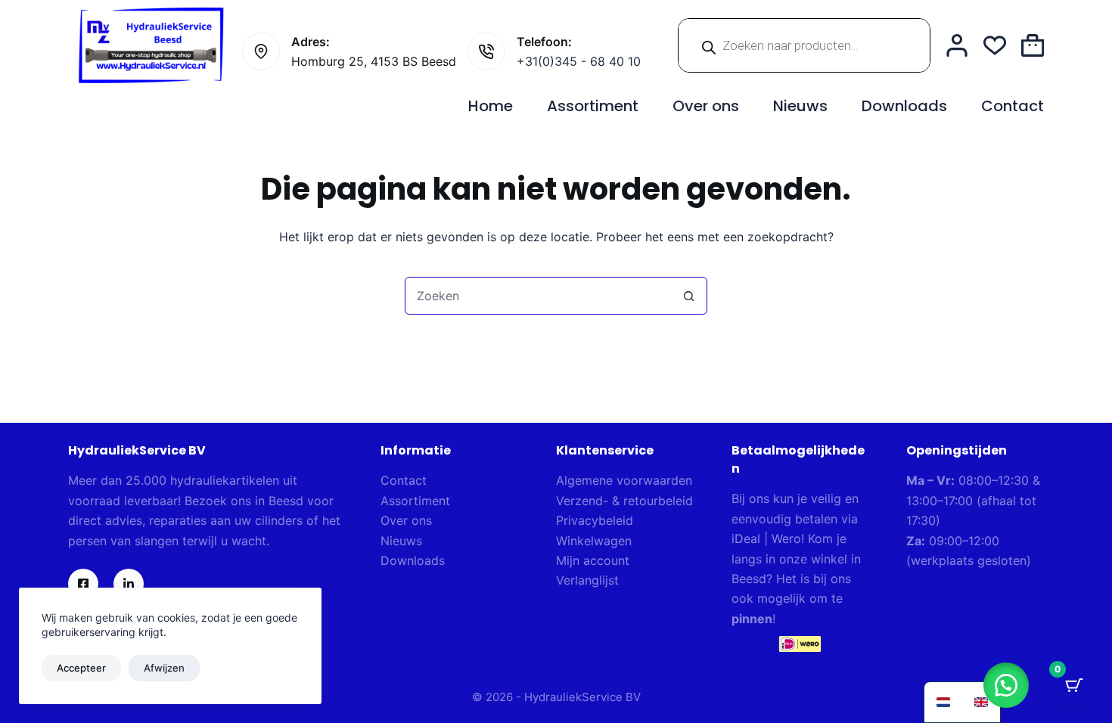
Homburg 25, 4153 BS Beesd (373, 61)
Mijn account (592, 560)
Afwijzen (164, 668)
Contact (1012, 105)
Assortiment (592, 105)
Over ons (705, 105)
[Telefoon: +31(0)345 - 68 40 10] (486, 51)
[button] (1006, 685)
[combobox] (537, 296)
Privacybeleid (594, 520)
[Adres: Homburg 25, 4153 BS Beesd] (261, 51)
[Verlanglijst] (994, 45)
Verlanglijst (587, 580)
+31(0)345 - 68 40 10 (579, 61)
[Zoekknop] (688, 296)
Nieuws (800, 105)
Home (490, 105)
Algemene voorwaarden (624, 480)
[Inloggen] (957, 45)
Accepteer (81, 668)
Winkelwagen (594, 540)
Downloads (904, 105)
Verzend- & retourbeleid (624, 500)
